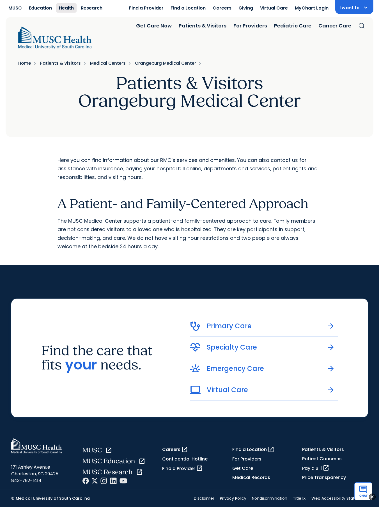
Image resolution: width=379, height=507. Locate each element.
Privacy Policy (233, 498)
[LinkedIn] (113, 481)
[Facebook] (85, 481)
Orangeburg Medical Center (165, 63)
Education (40, 8)
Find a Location (188, 8)
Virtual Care (274, 8)
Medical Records (251, 477)
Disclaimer (204, 498)
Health (66, 8)
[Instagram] (103, 481)
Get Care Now (154, 25)
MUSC (15, 8)
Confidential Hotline (185, 459)
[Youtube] (123, 480)
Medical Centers (108, 63)
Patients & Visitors (202, 25)
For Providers (250, 25)
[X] (95, 480)
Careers (222, 8)
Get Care (242, 468)
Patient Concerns (322, 458)
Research (91, 8)
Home (24, 63)
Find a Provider (146, 8)
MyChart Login (312, 8)
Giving (245, 8)
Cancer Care (334, 25)
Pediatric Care (292, 25)
